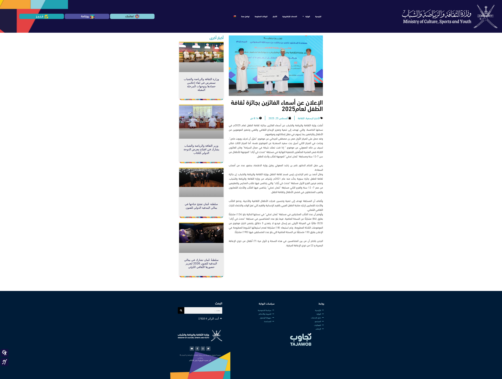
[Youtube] (192, 348)
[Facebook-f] (197, 348)
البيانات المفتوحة (261, 16)
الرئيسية (318, 16)
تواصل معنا (245, 16)
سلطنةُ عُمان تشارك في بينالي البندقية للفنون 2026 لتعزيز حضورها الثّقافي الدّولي (201, 263)
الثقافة (301, 118)
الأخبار (275, 16)
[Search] (181, 310)
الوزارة (307, 16)
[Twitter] (208, 348)
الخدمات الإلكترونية (289, 16)
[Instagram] (203, 348)
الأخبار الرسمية (313, 118)
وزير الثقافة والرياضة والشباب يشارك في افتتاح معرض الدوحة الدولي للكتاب (201, 149)
